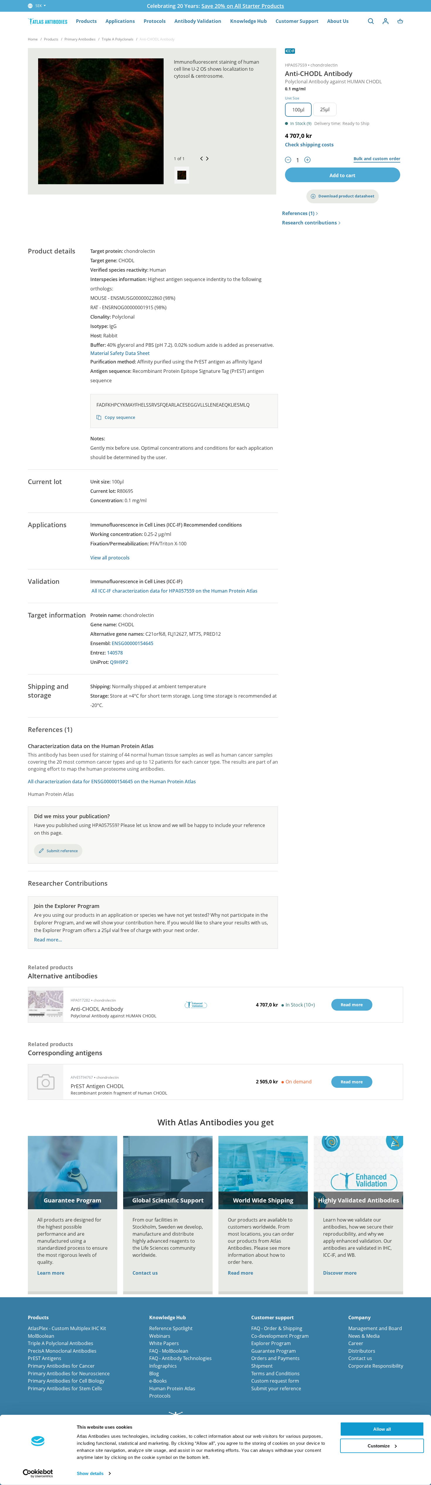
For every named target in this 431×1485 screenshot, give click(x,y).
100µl (298, 109)
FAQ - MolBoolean (168, 1351)
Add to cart (342, 175)
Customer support (272, 1317)
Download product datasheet (346, 196)
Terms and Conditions (275, 1373)
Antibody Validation (197, 21)
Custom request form (275, 1381)
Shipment (262, 1366)
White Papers (164, 1343)
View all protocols (110, 557)
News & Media (364, 1336)
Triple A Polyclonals (117, 39)
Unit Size (292, 98)
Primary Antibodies (80, 39)
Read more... (48, 940)
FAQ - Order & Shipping (276, 1328)
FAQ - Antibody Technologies (180, 1358)
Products (86, 21)
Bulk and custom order (377, 158)
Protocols (155, 21)
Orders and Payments (275, 1358)
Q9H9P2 (119, 662)
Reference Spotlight (171, 1328)
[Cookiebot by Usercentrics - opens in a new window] (38, 1473)
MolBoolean (41, 1336)
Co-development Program (280, 1336)
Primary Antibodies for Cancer (61, 1366)
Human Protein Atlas (172, 1388)
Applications (120, 21)
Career (355, 1343)
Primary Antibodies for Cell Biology (66, 1381)
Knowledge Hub (248, 21)
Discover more (340, 1273)
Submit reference (62, 850)
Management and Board (375, 1328)
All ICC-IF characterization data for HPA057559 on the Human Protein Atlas (174, 591)
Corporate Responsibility (375, 1366)
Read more (240, 1273)
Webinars (159, 1336)
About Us (338, 21)
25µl (325, 109)
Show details (90, 1473)
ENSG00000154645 (132, 643)
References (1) (298, 214)
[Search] (371, 21)
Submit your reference (276, 1388)
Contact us (145, 1273)
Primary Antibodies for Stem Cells (65, 1388)
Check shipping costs (309, 144)
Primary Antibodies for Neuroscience (69, 1373)
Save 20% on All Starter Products (242, 5)
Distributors (361, 1351)
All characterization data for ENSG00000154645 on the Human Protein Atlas (112, 781)
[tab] (181, 175)
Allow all (382, 1429)
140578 (115, 653)
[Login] (385, 21)
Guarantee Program (273, 1351)
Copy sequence (119, 417)
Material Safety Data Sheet (120, 353)
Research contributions (309, 223)
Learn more (50, 1273)
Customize (379, 1445)
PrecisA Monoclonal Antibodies (62, 1351)
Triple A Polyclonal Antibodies (60, 1343)
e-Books (158, 1381)
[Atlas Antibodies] (47, 21)
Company (359, 1317)
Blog (154, 1373)
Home (33, 39)
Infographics (163, 1366)
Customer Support (297, 21)
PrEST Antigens (44, 1358)
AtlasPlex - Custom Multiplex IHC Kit (67, 1328)
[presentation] (181, 175)
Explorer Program (271, 1343)
